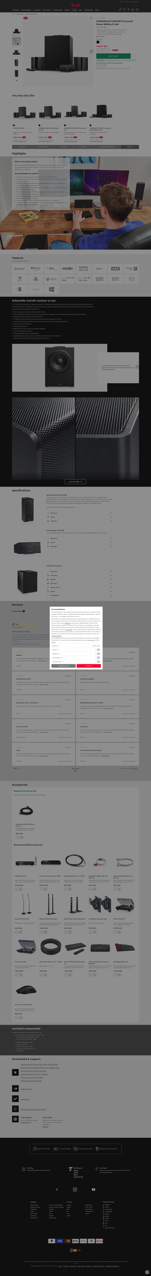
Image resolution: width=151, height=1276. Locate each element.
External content (56, 661)
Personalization (56, 657)
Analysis (54, 649)
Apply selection (64, 666)
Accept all (88, 666)
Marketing (55, 653)
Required (54, 646)
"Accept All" (69, 629)
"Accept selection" (56, 636)
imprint (53, 642)
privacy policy (90, 640)
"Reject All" (68, 623)
